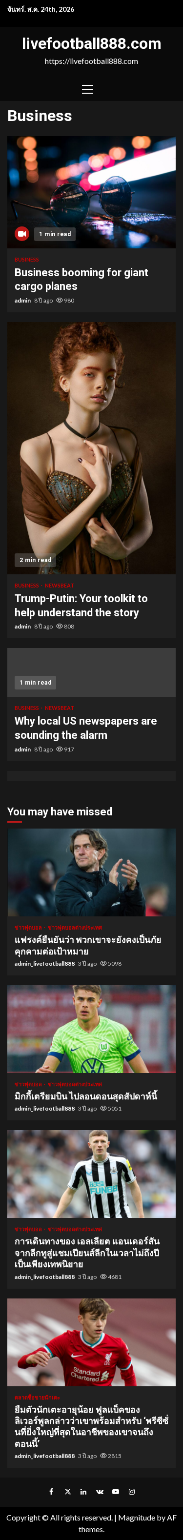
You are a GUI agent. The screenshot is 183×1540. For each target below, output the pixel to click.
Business (27, 259)
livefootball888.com (92, 43)
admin (23, 300)
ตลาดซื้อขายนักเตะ (37, 1397)
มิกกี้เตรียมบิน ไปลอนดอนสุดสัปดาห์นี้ (91, 1029)
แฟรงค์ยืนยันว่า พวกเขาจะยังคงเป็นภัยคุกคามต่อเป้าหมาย (91, 872)
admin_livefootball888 (45, 963)
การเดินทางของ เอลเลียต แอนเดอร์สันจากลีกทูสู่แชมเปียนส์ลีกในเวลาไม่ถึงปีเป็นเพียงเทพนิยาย (91, 1174)
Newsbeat (59, 585)
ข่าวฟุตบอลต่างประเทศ (75, 927)
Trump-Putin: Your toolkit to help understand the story (91, 448)
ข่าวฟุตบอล (29, 927)
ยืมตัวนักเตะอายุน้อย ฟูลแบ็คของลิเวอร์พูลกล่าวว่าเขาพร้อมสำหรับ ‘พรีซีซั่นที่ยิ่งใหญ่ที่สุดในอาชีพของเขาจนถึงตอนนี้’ (91, 1342)
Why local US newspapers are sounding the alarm (91, 672)
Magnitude (136, 1517)
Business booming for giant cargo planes (91, 192)
